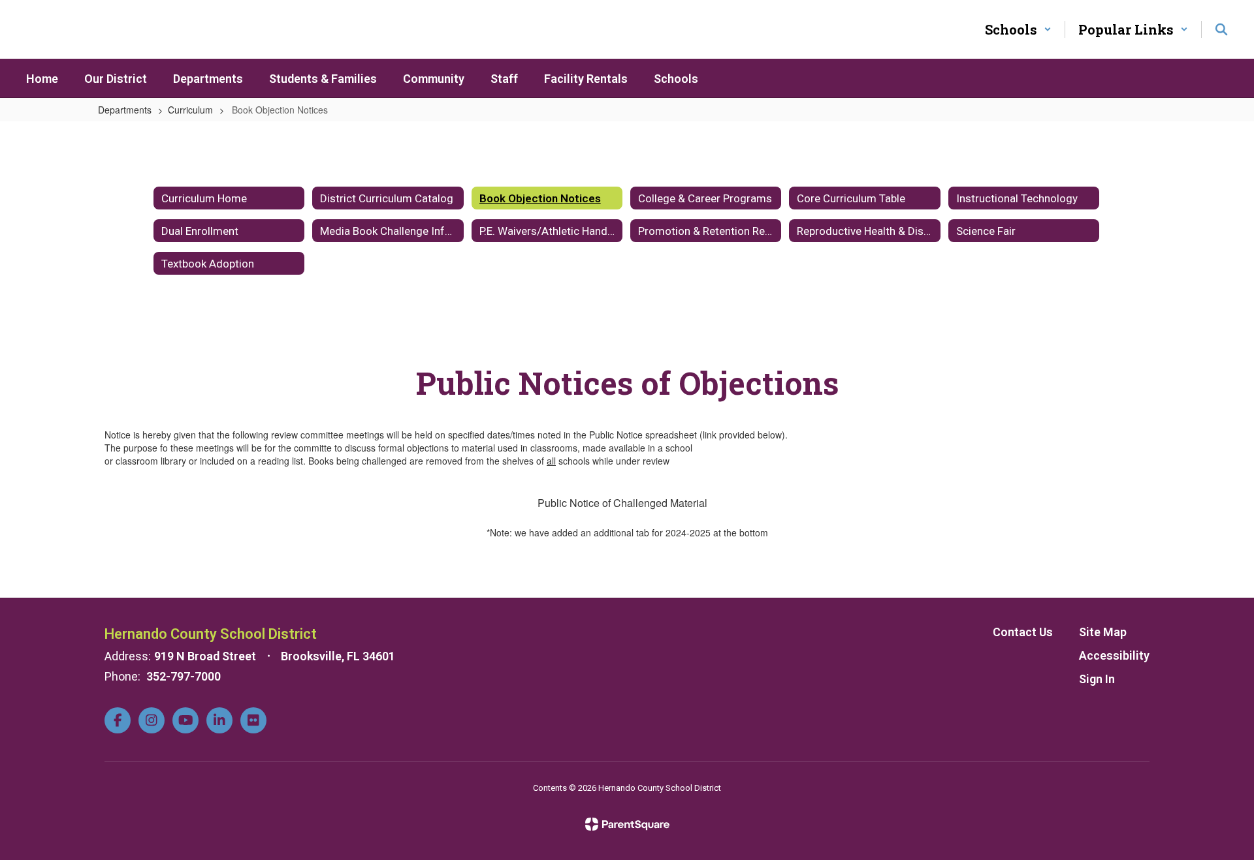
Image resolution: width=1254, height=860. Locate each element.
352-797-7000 (183, 676)
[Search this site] (1221, 29)
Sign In (1097, 679)
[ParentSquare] (627, 824)
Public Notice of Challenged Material (622, 502)
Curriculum (190, 109)
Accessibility (1114, 655)
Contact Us (1023, 632)
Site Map (1103, 632)
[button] (1018, 29)
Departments (125, 109)
